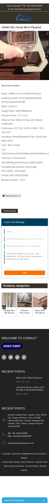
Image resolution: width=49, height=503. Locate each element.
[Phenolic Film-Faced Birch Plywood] (24, 300)
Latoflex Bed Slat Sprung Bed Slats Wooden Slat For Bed (9, 311)
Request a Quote (12, 346)
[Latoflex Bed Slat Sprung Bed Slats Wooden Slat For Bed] (9, 300)
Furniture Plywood (32, 466)
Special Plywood (27, 462)
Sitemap (24, 458)
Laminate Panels (41, 462)
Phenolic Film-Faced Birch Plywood (24, 311)
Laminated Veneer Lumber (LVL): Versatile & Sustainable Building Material (30, 389)
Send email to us (13, 196)
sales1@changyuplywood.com (28, 9)
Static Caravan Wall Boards (14, 466)
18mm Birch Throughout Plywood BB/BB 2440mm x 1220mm (40, 311)
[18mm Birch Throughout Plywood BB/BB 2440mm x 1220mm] (40, 300)
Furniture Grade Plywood (11, 462)
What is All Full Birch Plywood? (29, 378)
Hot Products (41, 454)
